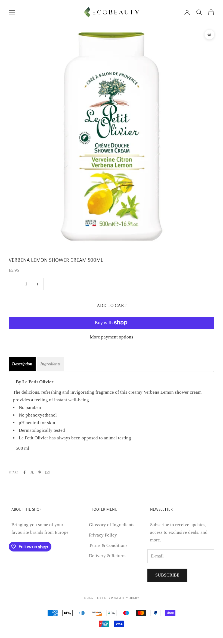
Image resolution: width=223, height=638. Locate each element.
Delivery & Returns (107, 555)
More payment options (111, 337)
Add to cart (111, 305)
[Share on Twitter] (32, 472)
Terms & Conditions (108, 545)
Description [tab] (22, 364)
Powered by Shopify (125, 598)
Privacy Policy (103, 535)
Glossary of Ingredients (111, 524)
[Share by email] (47, 472)
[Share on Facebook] (24, 472)
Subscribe (167, 575)
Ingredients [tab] (50, 364)
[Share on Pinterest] (40, 472)
